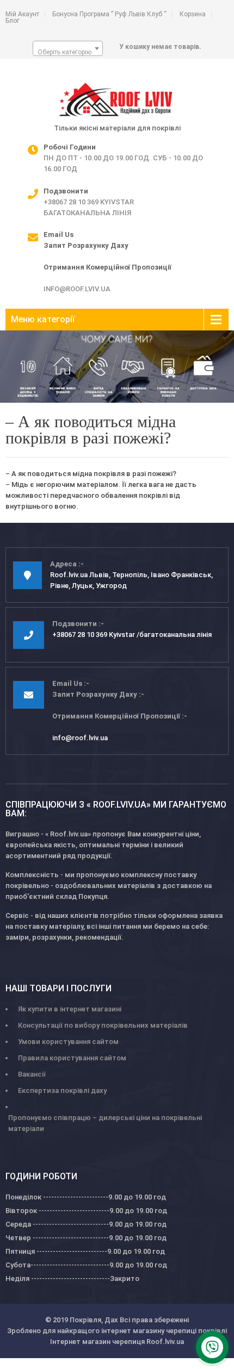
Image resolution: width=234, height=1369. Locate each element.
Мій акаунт (22, 14)
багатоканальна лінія (87, 213)
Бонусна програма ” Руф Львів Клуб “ (109, 14)
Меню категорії (43, 319)
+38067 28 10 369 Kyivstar (89, 202)
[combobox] (68, 48)
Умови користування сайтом (68, 1041)
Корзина (193, 14)
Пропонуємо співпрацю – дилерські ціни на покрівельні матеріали (105, 1123)
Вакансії (32, 1074)
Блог (12, 20)
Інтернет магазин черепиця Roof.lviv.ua (117, 1341)
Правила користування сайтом (72, 1058)
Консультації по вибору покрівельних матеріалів (103, 1025)
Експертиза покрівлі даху (62, 1090)
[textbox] (67, 52)
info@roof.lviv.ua (77, 289)
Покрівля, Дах (94, 1320)
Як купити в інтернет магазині (69, 1009)
